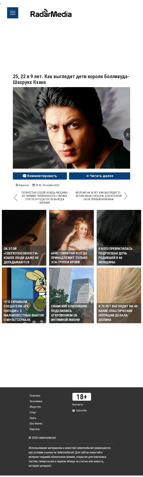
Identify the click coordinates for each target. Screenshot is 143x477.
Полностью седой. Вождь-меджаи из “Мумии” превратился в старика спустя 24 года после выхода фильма (44, 197)
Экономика (36, 401)
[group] (71, 128)
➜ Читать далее (99, 176)
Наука (33, 417)
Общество (35, 406)
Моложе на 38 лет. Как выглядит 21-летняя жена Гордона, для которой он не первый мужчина (98, 196)
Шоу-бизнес (36, 423)
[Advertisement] (71, 46)
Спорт (33, 412)
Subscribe (81, 410)
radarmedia (51, 12)
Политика (35, 395)
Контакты (77, 404)
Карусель (24, 185)
